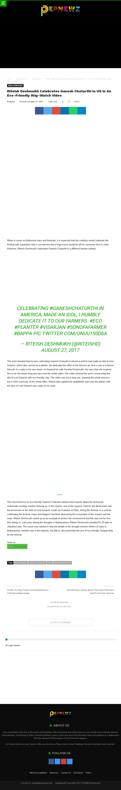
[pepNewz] (60, 3)
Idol (50, 562)
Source (59, 494)
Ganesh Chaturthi (37, 562)
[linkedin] (64, 110)
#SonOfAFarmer (87, 327)
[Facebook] (51, 762)
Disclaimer (78, 772)
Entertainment (22, 79)
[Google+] (63, 762)
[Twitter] (57, 762)
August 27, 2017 (60, 350)
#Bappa (23, 333)
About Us (54, 772)
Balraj (12, 101)
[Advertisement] (60, 43)
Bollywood (36, 79)
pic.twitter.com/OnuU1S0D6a (70, 333)
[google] (56, 110)
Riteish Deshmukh (62, 562)
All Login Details (13, 645)
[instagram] (69, 762)
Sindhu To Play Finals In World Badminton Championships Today (28, 589)
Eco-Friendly (21, 562)
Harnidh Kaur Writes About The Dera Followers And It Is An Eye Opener (90, 589)
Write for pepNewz (38, 772)
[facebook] (39, 110)
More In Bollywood (59, 606)
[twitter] (47, 110)
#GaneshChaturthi (74, 308)
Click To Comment (60, 622)
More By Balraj (59, 602)
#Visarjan (53, 327)
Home (9, 79)
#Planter (26, 327)
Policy (88, 772)
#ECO (96, 321)
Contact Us (66, 772)
